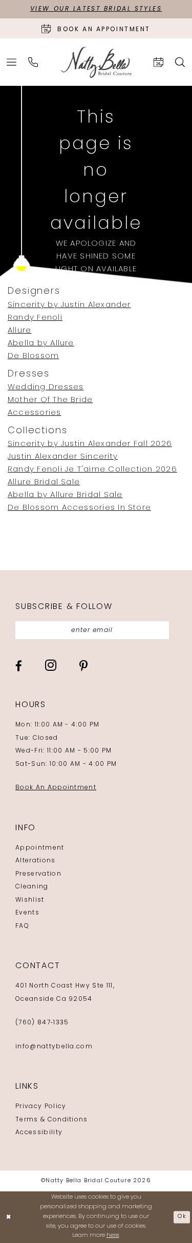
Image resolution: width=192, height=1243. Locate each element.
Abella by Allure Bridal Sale (65, 495)
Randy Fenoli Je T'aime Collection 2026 (92, 470)
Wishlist (30, 900)
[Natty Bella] (96, 62)
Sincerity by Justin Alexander (69, 305)
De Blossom (33, 356)
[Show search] (180, 62)
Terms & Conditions (51, 1120)
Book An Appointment (55, 788)
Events (27, 913)
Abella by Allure (41, 343)
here (112, 1235)
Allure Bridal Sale (44, 482)
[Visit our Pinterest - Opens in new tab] (83, 666)
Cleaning (32, 887)
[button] (12, 62)
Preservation (38, 874)
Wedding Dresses (45, 387)
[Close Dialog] (8, 1217)
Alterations (35, 861)
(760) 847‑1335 (42, 1023)
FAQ (22, 926)
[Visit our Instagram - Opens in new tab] (50, 665)
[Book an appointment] (158, 62)
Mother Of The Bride (50, 400)
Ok (182, 1216)
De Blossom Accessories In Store (79, 508)
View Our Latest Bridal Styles (96, 9)
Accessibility (38, 1133)
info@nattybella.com (54, 1047)
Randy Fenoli (35, 318)
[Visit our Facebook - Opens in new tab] (18, 666)
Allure (19, 331)
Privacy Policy (40, 1107)
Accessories (34, 413)
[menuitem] (12, 62)
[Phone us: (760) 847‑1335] (33, 62)
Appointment (40, 848)
